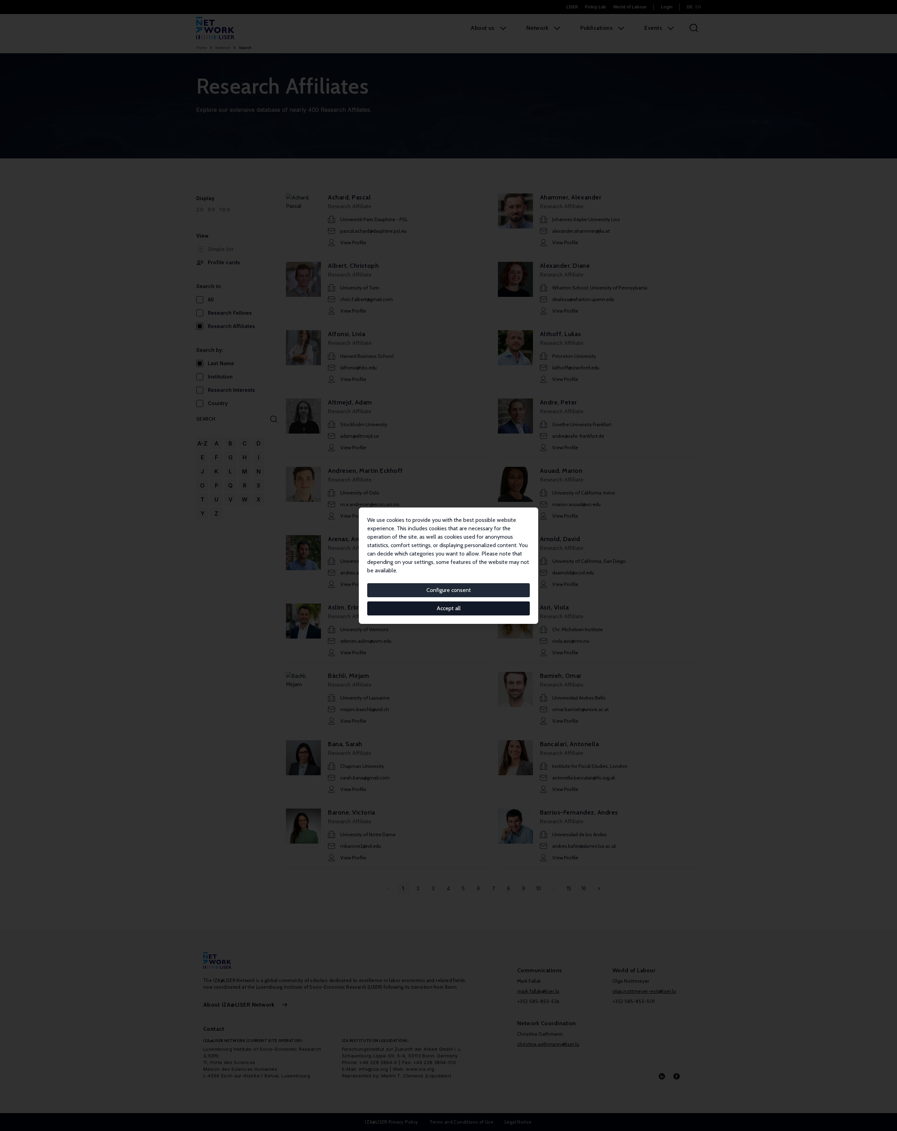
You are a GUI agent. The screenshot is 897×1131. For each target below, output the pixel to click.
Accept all (449, 608)
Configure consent (448, 590)
